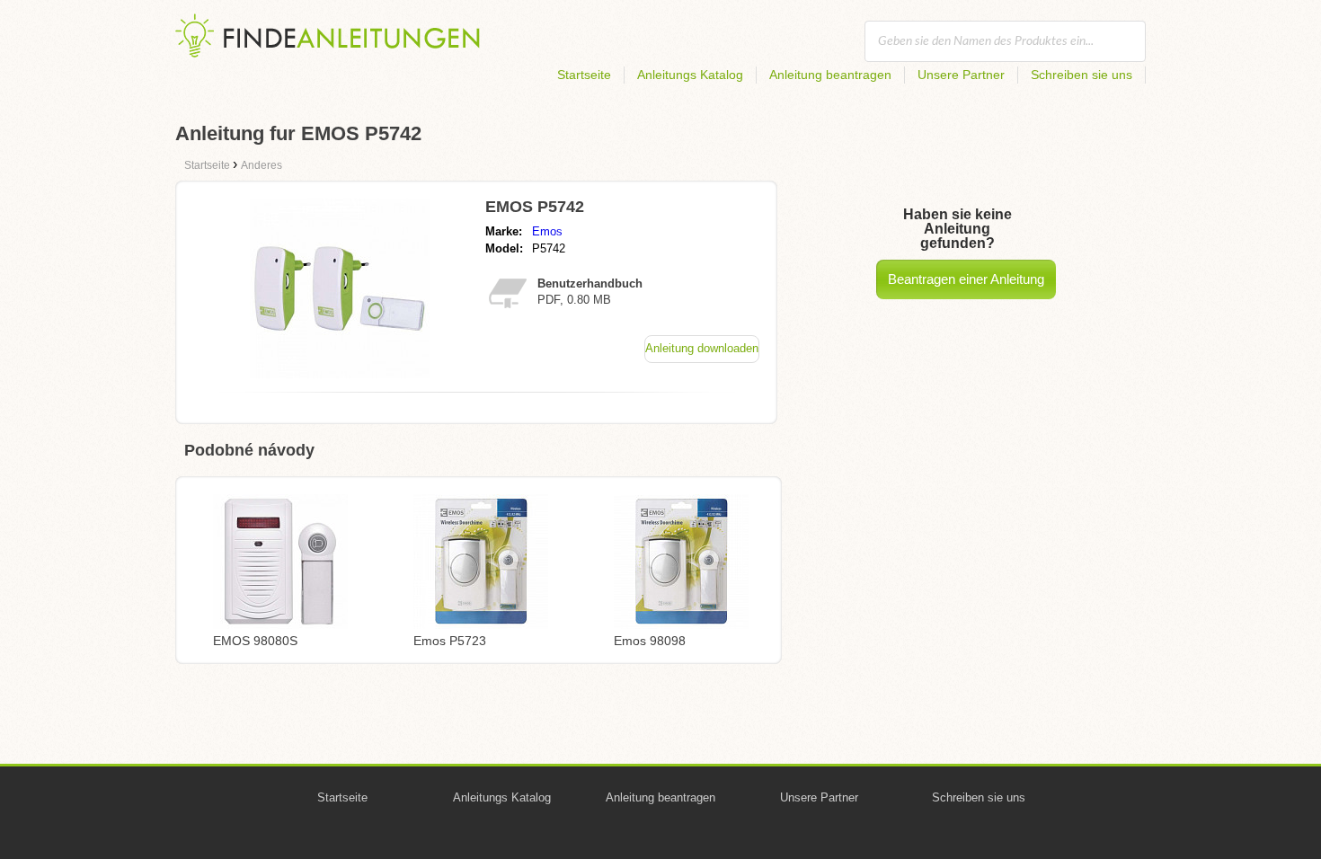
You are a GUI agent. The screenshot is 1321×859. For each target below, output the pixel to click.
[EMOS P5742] (340, 373)
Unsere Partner (961, 74)
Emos (547, 231)
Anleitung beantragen (830, 74)
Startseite (584, 74)
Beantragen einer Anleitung (966, 279)
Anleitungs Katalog (690, 74)
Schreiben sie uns (1081, 74)
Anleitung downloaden (701, 348)
